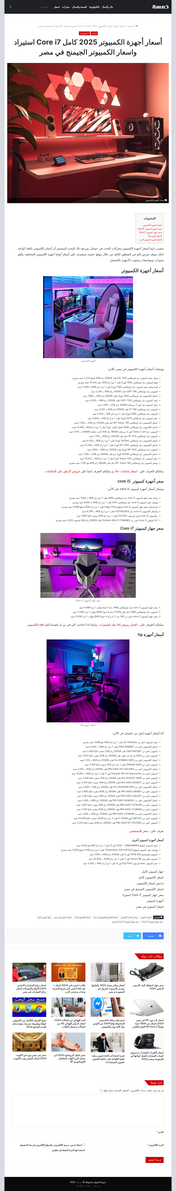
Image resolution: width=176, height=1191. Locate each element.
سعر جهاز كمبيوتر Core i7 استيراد (125, 922)
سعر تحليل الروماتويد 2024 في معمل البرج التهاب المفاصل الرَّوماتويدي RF (69, 1058)
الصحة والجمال (79, 6)
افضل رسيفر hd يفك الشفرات (118, 624)
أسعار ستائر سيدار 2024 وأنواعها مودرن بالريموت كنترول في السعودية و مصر (108, 988)
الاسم (160, 1132)
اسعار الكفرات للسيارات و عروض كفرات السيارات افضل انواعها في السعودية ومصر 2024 (147, 1055)
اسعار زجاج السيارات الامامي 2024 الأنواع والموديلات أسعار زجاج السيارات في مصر (31, 988)
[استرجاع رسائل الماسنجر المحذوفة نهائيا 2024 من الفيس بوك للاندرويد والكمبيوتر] (108, 1007)
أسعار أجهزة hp (155, 236)
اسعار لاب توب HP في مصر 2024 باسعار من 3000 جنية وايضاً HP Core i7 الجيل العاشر (148, 1023)
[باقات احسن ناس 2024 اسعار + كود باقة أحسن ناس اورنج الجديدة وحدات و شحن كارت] (68, 972)
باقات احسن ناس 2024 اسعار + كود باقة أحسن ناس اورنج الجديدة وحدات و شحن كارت (68, 988)
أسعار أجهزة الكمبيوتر (152, 225)
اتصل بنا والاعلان (83, 1185)
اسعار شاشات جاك (125, 471)
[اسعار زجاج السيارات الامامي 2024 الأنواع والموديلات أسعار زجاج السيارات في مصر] (29, 972)
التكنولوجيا (94, 6)
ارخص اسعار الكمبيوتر (129, 917)
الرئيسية (131, 26)
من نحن (97, 1185)
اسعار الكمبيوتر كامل (82, 917)
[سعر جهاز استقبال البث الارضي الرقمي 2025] (147, 972)
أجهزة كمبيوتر (146, 917)
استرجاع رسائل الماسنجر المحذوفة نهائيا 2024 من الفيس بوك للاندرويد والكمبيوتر (109, 1023)
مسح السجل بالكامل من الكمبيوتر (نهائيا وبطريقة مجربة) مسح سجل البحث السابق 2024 (29, 1023)
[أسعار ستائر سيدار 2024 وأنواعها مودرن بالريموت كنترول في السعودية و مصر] (108, 972)
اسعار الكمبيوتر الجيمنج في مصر (105, 917)
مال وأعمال (107, 6)
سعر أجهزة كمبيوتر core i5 (150, 228)
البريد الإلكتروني (155, 1145)
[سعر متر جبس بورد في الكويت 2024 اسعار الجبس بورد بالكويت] (29, 1042)
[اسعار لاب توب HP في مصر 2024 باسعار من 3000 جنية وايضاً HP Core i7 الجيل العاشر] (147, 1007)
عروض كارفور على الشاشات (62, 471)
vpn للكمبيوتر (36, 624)
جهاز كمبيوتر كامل (44, 917)
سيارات (66, 6)
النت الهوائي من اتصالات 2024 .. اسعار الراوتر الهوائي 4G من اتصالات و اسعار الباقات (69, 1023)
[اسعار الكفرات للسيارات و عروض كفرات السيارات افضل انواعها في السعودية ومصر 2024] (147, 1041)
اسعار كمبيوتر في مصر (63, 917)
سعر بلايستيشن (138, 831)
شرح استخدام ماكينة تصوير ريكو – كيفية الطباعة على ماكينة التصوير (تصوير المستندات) (108, 1059)
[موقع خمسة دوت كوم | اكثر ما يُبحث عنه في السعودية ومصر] (160, 7)
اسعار (57, 6)
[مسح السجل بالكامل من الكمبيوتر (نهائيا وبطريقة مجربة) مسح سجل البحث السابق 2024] (29, 1007)
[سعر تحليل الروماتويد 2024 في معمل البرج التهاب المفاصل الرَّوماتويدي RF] (68, 1042)
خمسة (79, 1182)
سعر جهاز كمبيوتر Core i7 (150, 232)
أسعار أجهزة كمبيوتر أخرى (150, 239)
